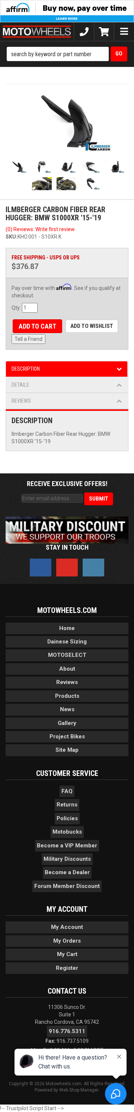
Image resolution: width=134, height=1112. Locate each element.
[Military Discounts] (67, 530)
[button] (67, 54)
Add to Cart (37, 326)
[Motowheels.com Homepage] (37, 31)
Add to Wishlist (91, 326)
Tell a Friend (28, 339)
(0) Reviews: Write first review (40, 229)
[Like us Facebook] (40, 567)
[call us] (84, 31)
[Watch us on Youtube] (67, 567)
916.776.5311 (67, 1031)
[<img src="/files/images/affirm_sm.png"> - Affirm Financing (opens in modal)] (67, 11)
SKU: (11, 237)
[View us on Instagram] (93, 567)
